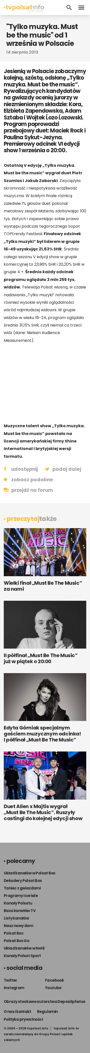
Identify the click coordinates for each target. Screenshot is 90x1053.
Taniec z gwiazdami (22, 888)
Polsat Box (13, 933)
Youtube (53, 987)
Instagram (14, 987)
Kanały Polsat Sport (22, 955)
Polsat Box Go (16, 940)
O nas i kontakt (17, 1011)
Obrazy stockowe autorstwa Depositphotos (45, 1001)
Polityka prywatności (23, 1019)
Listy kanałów (16, 918)
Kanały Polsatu (18, 903)
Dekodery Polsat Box (23, 880)
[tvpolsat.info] (24, 10)
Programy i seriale (21, 895)
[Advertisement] (45, 383)
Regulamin (47, 1011)
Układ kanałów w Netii (24, 948)
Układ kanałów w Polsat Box (29, 873)
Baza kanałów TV (20, 910)
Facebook (54, 980)
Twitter (10, 980)
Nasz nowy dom (18, 925)
